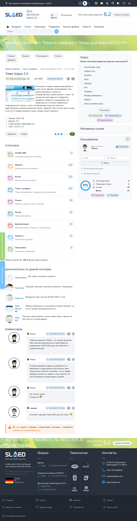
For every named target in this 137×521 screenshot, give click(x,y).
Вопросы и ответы (14, 507)
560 (73, 79)
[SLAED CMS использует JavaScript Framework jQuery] (75, 489)
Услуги (27, 27)
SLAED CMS (10, 464)
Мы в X (107, 3)
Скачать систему (121, 15)
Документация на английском (124, 3)
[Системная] (85, 3)
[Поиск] (56, 31)
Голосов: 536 (97, 116)
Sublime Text (89, 71)
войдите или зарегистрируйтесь (27, 430)
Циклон (41, 463)
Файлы (110, 500)
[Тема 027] (9, 319)
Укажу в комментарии (93, 104)
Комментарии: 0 (115, 116)
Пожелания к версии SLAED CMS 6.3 (52, 473)
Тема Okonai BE (18, 308)
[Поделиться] (68, 79)
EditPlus (87, 100)
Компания (99, 27)
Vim (85, 87)
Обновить (114, 195)
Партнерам (39, 27)
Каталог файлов (71, 27)
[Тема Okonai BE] (9, 309)
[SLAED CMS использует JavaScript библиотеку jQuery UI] (86, 489)
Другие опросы (106, 120)
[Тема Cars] (9, 288)
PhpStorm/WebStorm (93, 95)
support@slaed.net (114, 476)
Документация (46, 507)
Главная (11, 56)
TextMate (88, 91)
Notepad (87, 83)
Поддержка (54, 27)
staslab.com (19, 126)
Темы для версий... (17, 79)
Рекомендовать (129, 3)
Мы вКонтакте (113, 3)
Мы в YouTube (101, 3)
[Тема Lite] (9, 298)
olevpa (43, 466)
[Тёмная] (89, 3)
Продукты (16, 27)
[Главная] (7, 27)
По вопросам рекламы (16, 516)
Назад (24, 134)
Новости (86, 27)
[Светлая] (80, 3)
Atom (86, 79)
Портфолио (78, 507)
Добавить (11, 60)
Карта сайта (112, 507)
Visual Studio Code (92, 67)
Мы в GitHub (96, 3)
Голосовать (105, 110)
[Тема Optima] (9, 278)
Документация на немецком (118, 3)
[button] (54, 15)
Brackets (88, 75)
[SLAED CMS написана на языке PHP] (75, 466)
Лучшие (25, 56)
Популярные (41, 56)
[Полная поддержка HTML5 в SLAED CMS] (75, 478)
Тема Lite (19, 298)
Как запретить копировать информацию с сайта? (30, 3)
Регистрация (66, 15)
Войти (106, 163)
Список (58, 56)
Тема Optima (21, 278)
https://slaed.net (113, 482)
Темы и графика (58, 43)
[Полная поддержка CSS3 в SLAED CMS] (86, 478)
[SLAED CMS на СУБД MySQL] (86, 466)
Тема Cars (19, 288)
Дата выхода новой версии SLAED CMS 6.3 (52, 483)
